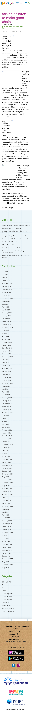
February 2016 (7, 521)
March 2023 (6, 365)
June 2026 (5, 272)
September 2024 (7, 327)
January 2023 (6, 371)
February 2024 (7, 342)
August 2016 (6, 509)
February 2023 (7, 368)
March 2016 (6, 518)
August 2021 (6, 415)
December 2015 (7, 524)
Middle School (6, 605)
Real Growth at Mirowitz (10, 242)
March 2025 (6, 310)
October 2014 (6, 556)
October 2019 (6, 471)
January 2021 (6, 433)
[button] (26, 3)
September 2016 (7, 506)
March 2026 (6, 281)
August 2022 (6, 386)
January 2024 (6, 345)
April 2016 (5, 515)
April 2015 (5, 538)
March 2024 (6, 339)
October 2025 (6, 295)
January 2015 (6, 547)
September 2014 (7, 559)
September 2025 (7, 298)
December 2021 (7, 404)
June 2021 (5, 418)
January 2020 (6, 462)
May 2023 (5, 360)
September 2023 (7, 357)
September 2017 (7, 494)
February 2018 (7, 488)
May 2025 (5, 304)
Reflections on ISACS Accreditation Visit (15, 239)
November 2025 (7, 292)
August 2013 (6, 568)
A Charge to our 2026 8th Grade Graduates (16, 225)
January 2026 (6, 286)
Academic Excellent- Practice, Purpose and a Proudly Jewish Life (15, 251)
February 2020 (7, 459)
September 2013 (7, 565)
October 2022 (6, 380)
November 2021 (7, 406)
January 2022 (6, 401)
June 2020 (5, 450)
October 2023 (6, 354)
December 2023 (7, 348)
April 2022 (5, 392)
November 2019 (7, 468)
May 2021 (5, 421)
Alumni (4, 585)
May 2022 (5, 389)
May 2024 (5, 333)
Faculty (4, 591)
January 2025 (6, 316)
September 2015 (7, 532)
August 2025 (6, 301)
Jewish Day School (18, 26)
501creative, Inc (22, 709)
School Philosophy (8, 611)
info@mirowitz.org (16, 639)
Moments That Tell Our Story (11, 228)
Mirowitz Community (8, 608)
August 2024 (6, 330)
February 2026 (7, 283)
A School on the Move (9, 245)
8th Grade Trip (6, 582)
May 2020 (5, 453)
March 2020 (6, 456)
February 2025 (7, 313)
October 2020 (6, 442)
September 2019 (7, 474)
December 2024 (7, 319)
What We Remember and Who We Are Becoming (14, 232)
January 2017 (6, 503)
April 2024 (5, 336)
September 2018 (7, 483)
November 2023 (7, 351)
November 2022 (7, 377)
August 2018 (6, 486)
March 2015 (6, 541)
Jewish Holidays (7, 596)
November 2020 (7, 439)
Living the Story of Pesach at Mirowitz (14, 236)
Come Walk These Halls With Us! (12, 248)
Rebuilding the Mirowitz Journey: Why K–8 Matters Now (15, 256)
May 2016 (5, 512)
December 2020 (7, 436)
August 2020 (6, 447)
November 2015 (7, 527)
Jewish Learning (8, 28)
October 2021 (6, 409)
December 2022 (7, 374)
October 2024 (6, 324)
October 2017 (6, 491)
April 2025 (5, 307)
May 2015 (5, 535)
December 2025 (7, 289)
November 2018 (7, 480)
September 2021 (7, 412)
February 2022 (7, 398)
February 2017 (7, 500)
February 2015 (7, 544)
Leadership (5, 602)
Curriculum (7, 26)
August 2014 (6, 562)
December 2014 (7, 550)
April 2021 (5, 424)
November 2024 (7, 322)
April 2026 (5, 278)
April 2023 (5, 363)
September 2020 (7, 445)
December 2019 (7, 465)
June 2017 (5, 497)
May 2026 (5, 275)
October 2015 (6, 529)
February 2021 (7, 430)
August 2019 (6, 477)
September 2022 (7, 383)
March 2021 (6, 427)
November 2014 (7, 553)
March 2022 (6, 395)
